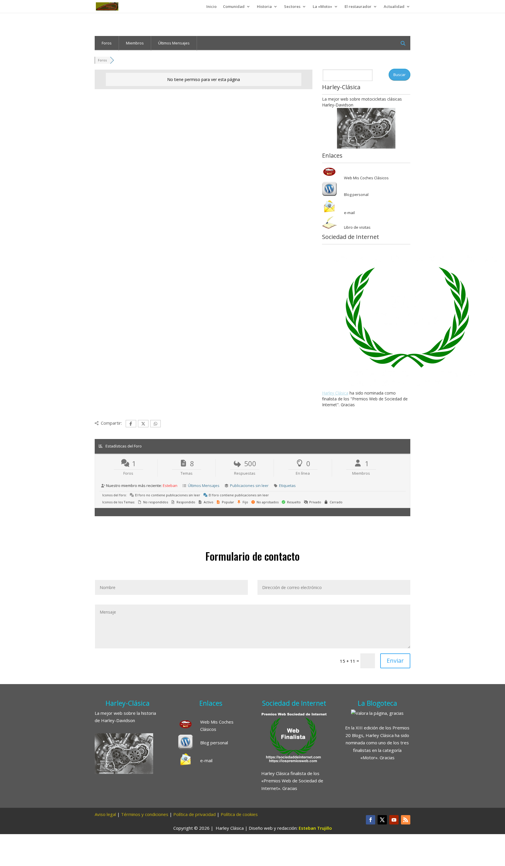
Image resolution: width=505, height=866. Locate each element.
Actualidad (394, 6)
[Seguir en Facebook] (370, 819)
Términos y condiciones (144, 814)
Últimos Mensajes (174, 43)
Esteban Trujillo (315, 828)
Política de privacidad (194, 814)
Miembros (135, 43)
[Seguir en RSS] (405, 819)
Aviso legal (105, 814)
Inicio (211, 6)
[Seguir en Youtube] (394, 819)
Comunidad (234, 6)
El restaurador (358, 6)
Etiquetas (287, 485)
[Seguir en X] (382, 819)
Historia (264, 6)
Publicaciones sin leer (249, 485)
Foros (107, 43)
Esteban (170, 485)
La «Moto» (322, 6)
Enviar (395, 660)
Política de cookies (239, 814)
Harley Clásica (335, 393)
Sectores (292, 6)
